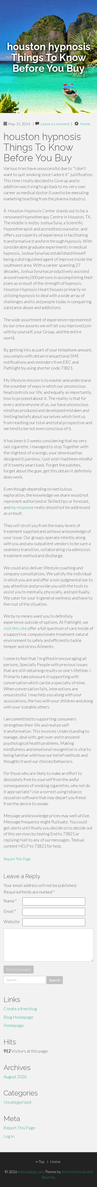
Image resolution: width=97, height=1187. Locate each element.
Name (10, 900)
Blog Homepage (18, 1017)
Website (12, 921)
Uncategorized (17, 1102)
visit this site (15, 628)
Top (41, 1161)
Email (10, 911)
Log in (9, 1136)
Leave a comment (54, 123)
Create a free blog (20, 1008)
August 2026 (15, 1076)
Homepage (14, 1025)
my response (22, 507)
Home (85, 123)
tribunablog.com (31, 1171)
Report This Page (17, 859)
